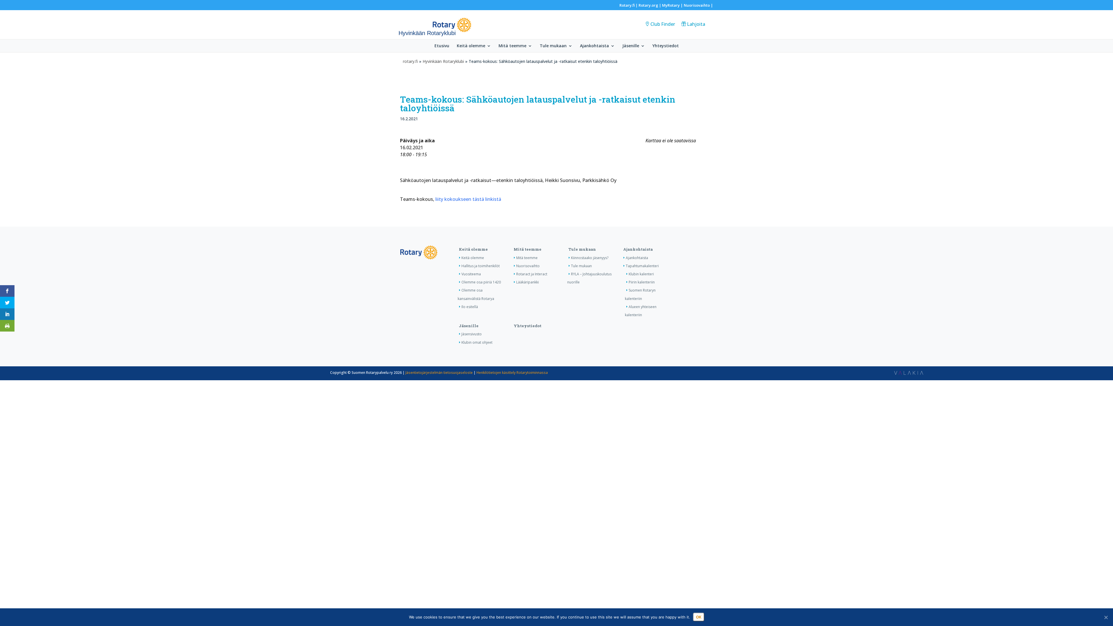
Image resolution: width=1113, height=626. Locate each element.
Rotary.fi (627, 5)
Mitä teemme (512, 46)
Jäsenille (630, 46)
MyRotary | (673, 5)
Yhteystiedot (665, 46)
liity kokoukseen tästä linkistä (468, 199)
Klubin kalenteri (641, 274)
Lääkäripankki (527, 282)
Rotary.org (648, 5)
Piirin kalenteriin (642, 282)
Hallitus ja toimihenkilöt (480, 265)
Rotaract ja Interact (531, 274)
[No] (1106, 617)
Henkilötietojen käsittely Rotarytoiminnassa (512, 372)
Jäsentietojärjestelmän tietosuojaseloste (439, 372)
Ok (698, 617)
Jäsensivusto (471, 334)
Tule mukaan (553, 46)
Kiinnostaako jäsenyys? (589, 257)
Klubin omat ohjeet (476, 342)
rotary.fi (410, 61)
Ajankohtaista (594, 46)
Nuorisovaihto (697, 5)
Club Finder (662, 24)
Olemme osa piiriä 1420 (481, 282)
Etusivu (441, 46)
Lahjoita (696, 24)
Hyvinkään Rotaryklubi (443, 61)
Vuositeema (471, 274)
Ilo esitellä (469, 306)
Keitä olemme (471, 46)
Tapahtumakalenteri (642, 265)
